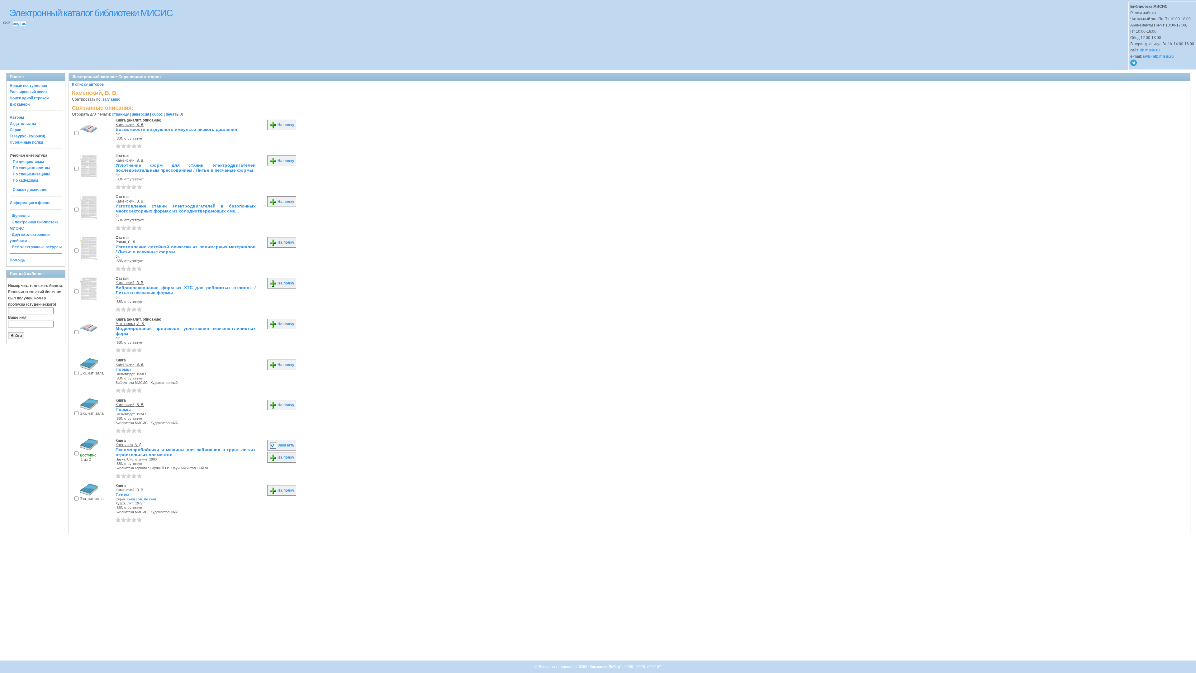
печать (172, 114)
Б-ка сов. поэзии (141, 499)
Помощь (17, 260)
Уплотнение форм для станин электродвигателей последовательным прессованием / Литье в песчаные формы (186, 168)
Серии (15, 130)
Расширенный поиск (28, 92)
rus (23, 23)
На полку (285, 125)
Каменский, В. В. (130, 124)
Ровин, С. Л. (126, 242)
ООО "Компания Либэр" (600, 667)
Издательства (23, 124)
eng (16, 23)
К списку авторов (88, 84)
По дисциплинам (28, 162)
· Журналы (20, 216)
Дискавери (20, 104)
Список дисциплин (30, 190)
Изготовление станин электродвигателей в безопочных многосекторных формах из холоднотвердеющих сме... (186, 208)
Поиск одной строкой (29, 98)
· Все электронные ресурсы (36, 247)
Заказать (285, 445)
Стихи (122, 494)
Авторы (17, 117)
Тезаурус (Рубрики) (27, 136)
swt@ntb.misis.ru (1158, 56)
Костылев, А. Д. (129, 445)
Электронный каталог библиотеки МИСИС (91, 13)
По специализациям (31, 174)
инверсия (140, 114)
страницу (120, 114)
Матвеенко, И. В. (130, 324)
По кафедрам (25, 180)
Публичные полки (26, 142)
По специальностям (31, 168)
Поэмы (123, 369)
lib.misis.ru (1150, 50)
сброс (157, 114)
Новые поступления (28, 86)
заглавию (111, 99)
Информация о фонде (30, 203)
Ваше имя (17, 317)
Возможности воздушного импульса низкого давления (176, 129)
